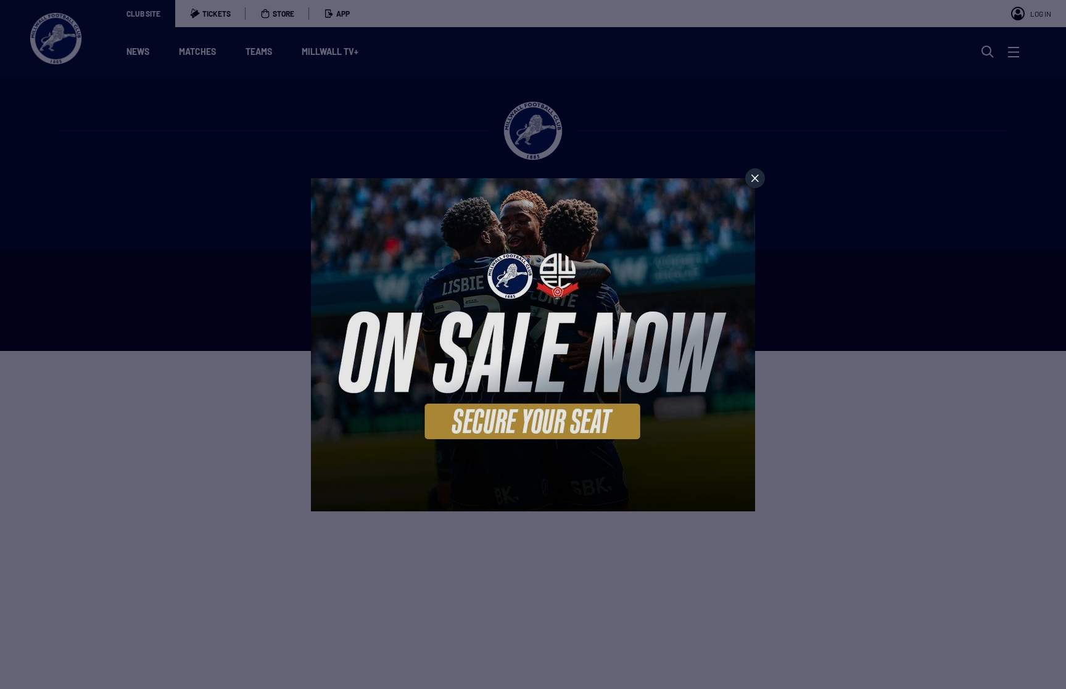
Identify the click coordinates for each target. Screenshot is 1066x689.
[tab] (755, 178)
